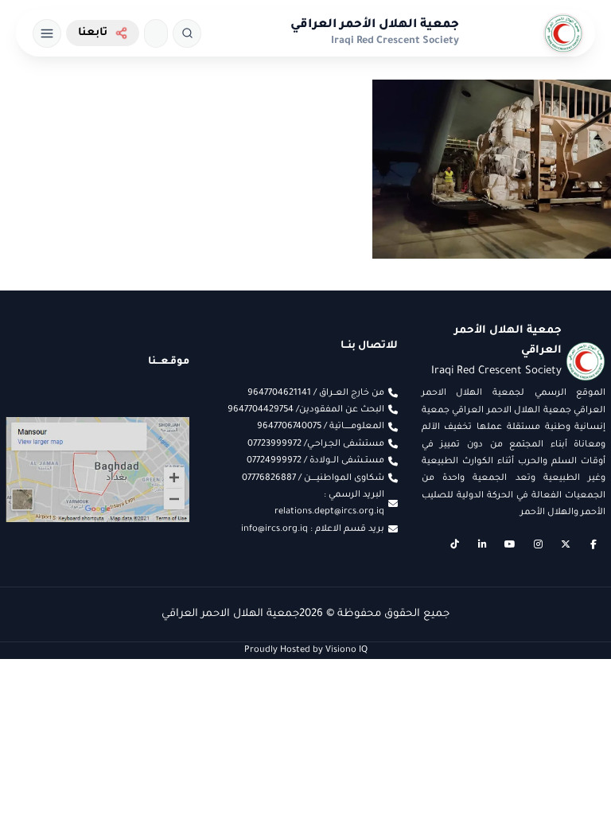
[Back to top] (44, 771)
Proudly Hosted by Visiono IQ (306, 650)
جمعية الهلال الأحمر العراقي (374, 25)
